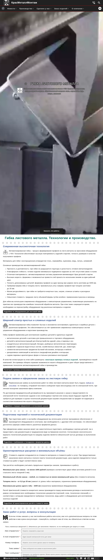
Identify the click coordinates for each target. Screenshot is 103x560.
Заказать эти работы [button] (51, 231)
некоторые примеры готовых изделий (61, 360)
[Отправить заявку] (88, 558)
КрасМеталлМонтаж (24, 2)
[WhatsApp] (81, 558)
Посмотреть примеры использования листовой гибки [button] (24, 370)
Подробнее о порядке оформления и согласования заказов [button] (26, 406)
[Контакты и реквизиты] (77, 558)
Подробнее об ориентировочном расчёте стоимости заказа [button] (26, 503)
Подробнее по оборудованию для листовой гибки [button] (23, 311)
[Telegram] (85, 558)
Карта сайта (70, 558)
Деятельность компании (36, 558)
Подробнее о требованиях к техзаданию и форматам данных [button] (27, 442)
